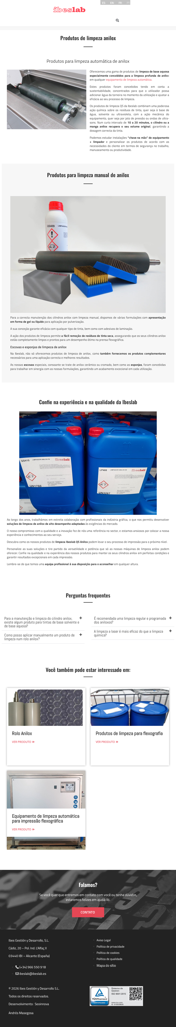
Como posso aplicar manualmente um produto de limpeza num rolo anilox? (39, 637)
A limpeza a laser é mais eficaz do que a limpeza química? (128, 633)
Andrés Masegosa (21, 1012)
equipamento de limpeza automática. (129, 79)
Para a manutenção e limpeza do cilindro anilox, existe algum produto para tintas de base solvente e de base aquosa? (41, 622)
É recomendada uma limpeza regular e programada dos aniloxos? (130, 620)
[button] (117, 20)
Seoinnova (42, 1004)
